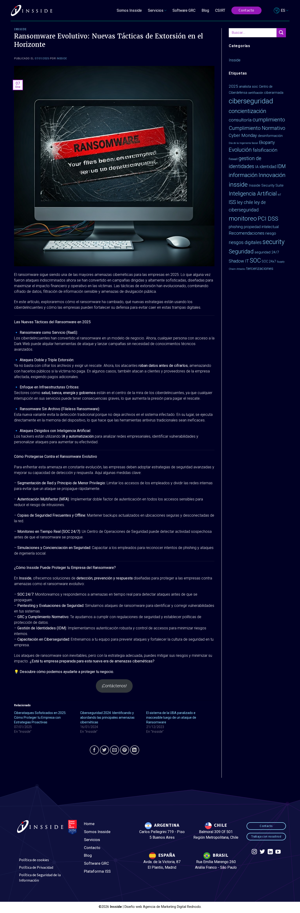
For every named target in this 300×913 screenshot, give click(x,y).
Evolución (240, 150)
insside (238, 184)
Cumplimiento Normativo (257, 128)
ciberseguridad (251, 101)
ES (283, 10)
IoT (279, 194)
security (273, 242)
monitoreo (243, 218)
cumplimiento (269, 119)
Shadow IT (239, 261)
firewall (233, 159)
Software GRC (183, 10)
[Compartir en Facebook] (94, 749)
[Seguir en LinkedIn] (270, 852)
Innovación (272, 175)
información (243, 175)
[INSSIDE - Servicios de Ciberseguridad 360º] (32, 10)
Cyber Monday (243, 135)
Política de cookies (34, 860)
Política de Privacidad (36, 867)
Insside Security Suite (266, 185)
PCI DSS (268, 218)
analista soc (248, 86)
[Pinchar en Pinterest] (124, 749)
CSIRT (220, 10)
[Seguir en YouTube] (278, 852)
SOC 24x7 (269, 261)
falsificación (265, 150)
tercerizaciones (259, 268)
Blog (205, 10)
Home (89, 823)
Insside (20, 29)
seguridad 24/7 (267, 252)
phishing (236, 226)
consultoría (240, 120)
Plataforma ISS (97, 871)
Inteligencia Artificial (253, 194)
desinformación (270, 136)
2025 (233, 86)
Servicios (92, 839)
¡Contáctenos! (114, 685)
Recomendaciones (246, 233)
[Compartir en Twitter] (104, 749)
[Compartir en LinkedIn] (134, 749)
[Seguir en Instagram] (254, 852)
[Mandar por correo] (114, 749)
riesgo (270, 233)
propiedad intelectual (261, 227)
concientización (247, 111)
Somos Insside (129, 10)
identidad (267, 166)
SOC (255, 260)
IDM (281, 166)
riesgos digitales (245, 242)
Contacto (92, 847)
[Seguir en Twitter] (262, 852)
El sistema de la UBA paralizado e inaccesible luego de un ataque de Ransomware (171, 717)
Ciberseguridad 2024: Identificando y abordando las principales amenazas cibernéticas (107, 717)
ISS (232, 202)
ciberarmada (273, 92)
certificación (255, 92)
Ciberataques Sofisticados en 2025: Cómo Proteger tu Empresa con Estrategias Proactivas (40, 717)
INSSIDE (62, 58)
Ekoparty (267, 142)
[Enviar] (281, 33)
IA (257, 167)
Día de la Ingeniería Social (243, 143)
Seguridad (241, 251)
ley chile (245, 202)
